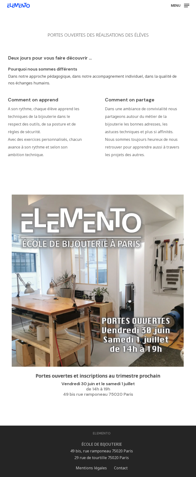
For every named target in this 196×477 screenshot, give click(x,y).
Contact (121, 468)
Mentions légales (91, 468)
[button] (180, 5)
